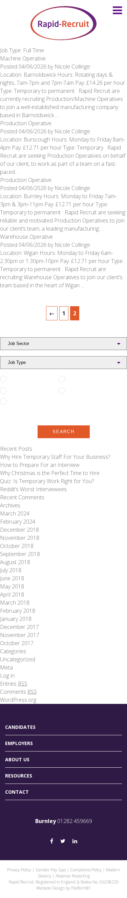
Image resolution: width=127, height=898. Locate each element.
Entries (13, 683)
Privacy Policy (19, 870)
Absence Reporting (73, 876)
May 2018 (12, 586)
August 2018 (15, 562)
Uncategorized (17, 659)
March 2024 (14, 513)
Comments (18, 691)
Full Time (19, 379)
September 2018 (20, 554)
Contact (17, 792)
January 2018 (15, 619)
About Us (17, 759)
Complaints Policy (86, 870)
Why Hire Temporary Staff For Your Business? (55, 456)
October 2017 (17, 643)
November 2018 (19, 538)
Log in (7, 675)
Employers (19, 743)
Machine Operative (23, 58)
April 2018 (12, 594)
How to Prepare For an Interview (40, 465)
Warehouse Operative (26, 236)
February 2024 (17, 521)
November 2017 (19, 635)
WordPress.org (18, 700)
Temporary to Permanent (25, 405)
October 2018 (17, 546)
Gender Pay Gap (51, 870)
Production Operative (25, 123)
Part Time (79, 379)
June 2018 (12, 578)
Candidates (20, 727)
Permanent (22, 390)
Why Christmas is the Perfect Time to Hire (50, 473)
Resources (18, 775)
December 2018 (19, 529)
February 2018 (17, 610)
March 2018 (14, 602)
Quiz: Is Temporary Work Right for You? (47, 481)
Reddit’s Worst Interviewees (34, 489)
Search (63, 431)
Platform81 (81, 888)
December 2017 (19, 627)
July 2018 (10, 570)
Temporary (81, 390)
